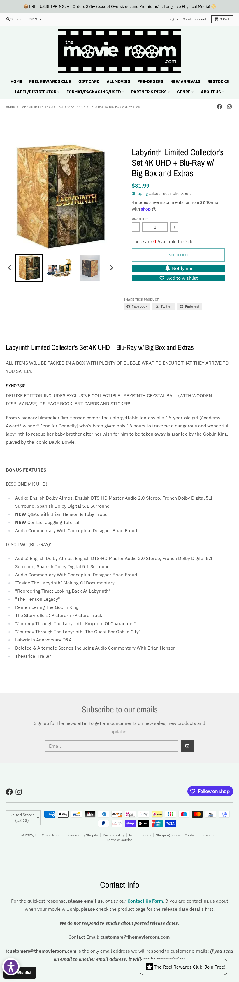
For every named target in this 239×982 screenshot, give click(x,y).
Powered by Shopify (82, 835)
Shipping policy (168, 835)
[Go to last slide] (10, 268)
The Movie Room (48, 835)
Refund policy (140, 835)
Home (10, 107)
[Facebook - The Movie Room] (219, 107)
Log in (173, 19)
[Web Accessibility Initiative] (11, 967)
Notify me (182, 268)
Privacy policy (113, 835)
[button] (29, 268)
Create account (194, 19)
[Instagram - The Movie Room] (229, 107)
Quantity (140, 219)
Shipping (140, 193)
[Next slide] (111, 268)
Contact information (200, 835)
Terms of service (120, 839)
